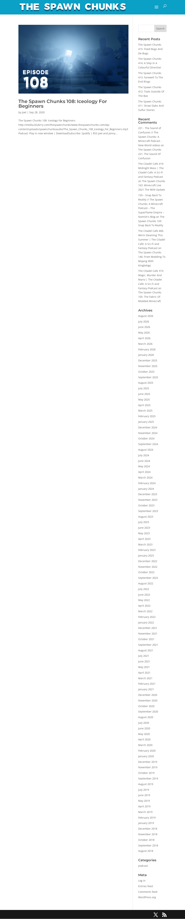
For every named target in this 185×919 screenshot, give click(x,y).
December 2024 (147, 427)
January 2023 (146, 555)
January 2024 (146, 488)
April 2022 (144, 605)
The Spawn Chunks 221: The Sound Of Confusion (149, 154)
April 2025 (144, 405)
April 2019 (144, 806)
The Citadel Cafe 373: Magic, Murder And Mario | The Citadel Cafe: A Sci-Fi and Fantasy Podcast (151, 279)
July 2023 (143, 522)
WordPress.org (147, 897)
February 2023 (147, 550)
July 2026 (143, 321)
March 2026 (145, 343)
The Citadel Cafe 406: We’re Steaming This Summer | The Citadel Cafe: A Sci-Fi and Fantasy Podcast (151, 239)
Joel (24, 112)
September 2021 (148, 644)
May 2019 (144, 800)
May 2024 (144, 466)
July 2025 (143, 388)
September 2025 (148, 377)
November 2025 (147, 366)
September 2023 (148, 511)
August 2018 (145, 851)
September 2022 (148, 577)
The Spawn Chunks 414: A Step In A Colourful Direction (149, 63)
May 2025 (144, 399)
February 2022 (147, 617)
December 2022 (147, 561)
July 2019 (143, 789)
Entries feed (145, 886)
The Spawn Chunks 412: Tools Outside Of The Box (151, 91)
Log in (141, 880)
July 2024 (143, 455)
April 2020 (144, 739)
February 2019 (147, 817)
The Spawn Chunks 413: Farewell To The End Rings (150, 77)
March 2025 (145, 410)
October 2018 (146, 840)
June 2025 (144, 394)
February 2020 (147, 750)
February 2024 (147, 483)
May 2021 (144, 667)
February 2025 (147, 416)
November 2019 (147, 767)
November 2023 (147, 499)
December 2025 (147, 360)
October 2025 (146, 371)
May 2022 (144, 600)
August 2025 (145, 382)
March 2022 (145, 611)
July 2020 (143, 722)
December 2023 (147, 494)
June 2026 (144, 327)
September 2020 (148, 711)
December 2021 (147, 628)
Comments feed (147, 891)
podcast (143, 865)
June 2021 (144, 661)
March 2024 (145, 477)
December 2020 (147, 695)
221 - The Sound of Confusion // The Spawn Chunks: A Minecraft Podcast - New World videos (150, 136)
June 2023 (144, 527)
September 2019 (148, 778)
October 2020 (146, 706)
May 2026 (144, 332)
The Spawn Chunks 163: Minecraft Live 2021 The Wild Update (151, 185)
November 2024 (147, 433)
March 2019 (145, 812)
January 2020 (146, 756)
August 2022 (145, 583)
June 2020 (144, 728)
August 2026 (145, 316)
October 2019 (146, 773)
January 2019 (146, 823)
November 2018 (147, 834)
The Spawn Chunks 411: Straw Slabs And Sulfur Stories (151, 106)
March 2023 (145, 544)
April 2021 (144, 672)
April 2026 (144, 338)
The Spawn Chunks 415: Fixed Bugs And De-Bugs (150, 49)
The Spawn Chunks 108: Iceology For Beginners (62, 103)
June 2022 (144, 594)
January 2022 (146, 622)
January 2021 (146, 689)
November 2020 (147, 700)
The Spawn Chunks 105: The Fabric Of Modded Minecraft (149, 297)
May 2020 (144, 734)
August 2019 (145, 784)
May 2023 (144, 533)
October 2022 (146, 572)
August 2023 (145, 516)
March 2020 (145, 745)
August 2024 (145, 449)
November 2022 (147, 566)
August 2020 (145, 717)
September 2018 (148, 845)
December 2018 (147, 828)
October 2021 (146, 639)
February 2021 (147, 683)
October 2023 (146, 505)
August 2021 (145, 650)
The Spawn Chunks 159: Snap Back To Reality (151, 221)
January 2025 (146, 421)
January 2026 (146, 355)
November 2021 (147, 633)
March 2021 (145, 678)
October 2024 (146, 438)
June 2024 (144, 461)
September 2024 (148, 444)
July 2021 (143, 655)
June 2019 (144, 795)
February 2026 (147, 349)
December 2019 (147, 762)
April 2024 (144, 472)
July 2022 (143, 589)
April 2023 (144, 539)
